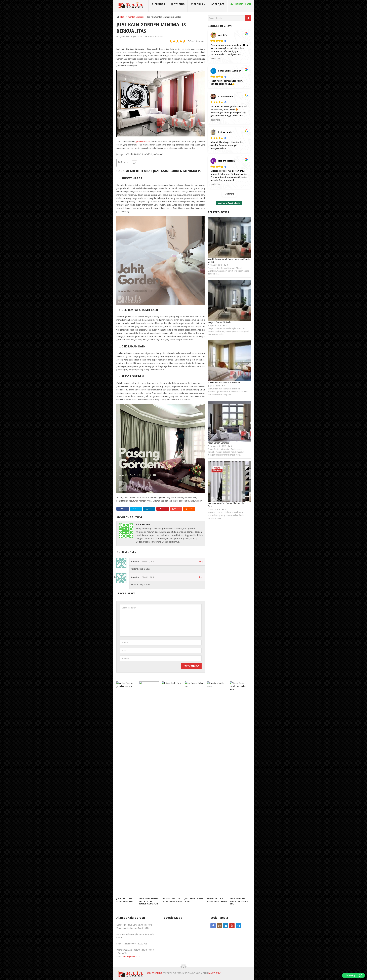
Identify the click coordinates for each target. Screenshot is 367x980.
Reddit (190, 509)
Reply (201, 561)
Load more (229, 194)
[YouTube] (232, 925)
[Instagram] (219, 925)
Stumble (177, 509)
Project (219, 4)
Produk (198, 4)
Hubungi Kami (242, 4)
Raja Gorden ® (154, 973)
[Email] (238, 925)
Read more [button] (215, 58)
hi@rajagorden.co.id (131, 956)
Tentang (179, 4)
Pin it (163, 509)
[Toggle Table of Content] (133, 162)
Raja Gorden (124, 36)
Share (123, 509)
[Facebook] (213, 925)
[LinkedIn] (225, 925)
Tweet (136, 509)
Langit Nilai (214, 973)
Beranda (159, 4)
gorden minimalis (142, 141)
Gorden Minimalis (155, 36)
